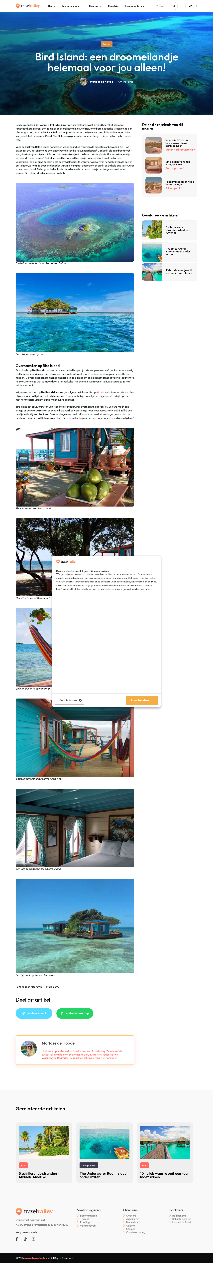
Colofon (130, 1225)
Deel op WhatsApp (77, 1013)
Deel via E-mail (36, 1013)
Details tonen (68, 700)
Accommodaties (134, 5)
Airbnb (100, 392)
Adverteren (132, 1219)
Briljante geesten (181, 1219)
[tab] (51, 5)
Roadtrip (113, 5)
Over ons (131, 1215)
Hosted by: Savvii (181, 1222)
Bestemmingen (70, 5)
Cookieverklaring (135, 1232)
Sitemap (130, 1229)
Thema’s (93, 5)
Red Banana (179, 1215)
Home (51, 5)
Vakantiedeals (88, 1225)
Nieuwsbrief (132, 1222)
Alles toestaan (140, 700)
